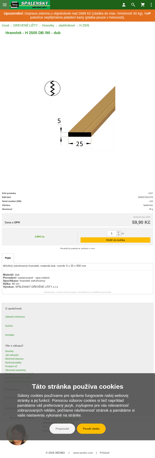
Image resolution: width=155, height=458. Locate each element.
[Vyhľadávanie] (133, 4)
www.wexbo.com (83, 452)
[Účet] (124, 4)
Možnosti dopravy (14, 359)
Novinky (9, 351)
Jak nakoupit (11, 355)
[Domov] (29, 4)
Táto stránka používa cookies (77, 386)
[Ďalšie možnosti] (151, 4)
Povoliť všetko (91, 428)
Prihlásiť (104, 452)
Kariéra (9, 326)
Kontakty (9, 335)
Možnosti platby (13, 362)
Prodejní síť (11, 366)
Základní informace (15, 316)
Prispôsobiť (62, 428)
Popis (8, 258)
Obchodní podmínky (15, 370)
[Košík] (142, 4)
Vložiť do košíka (115, 239)
